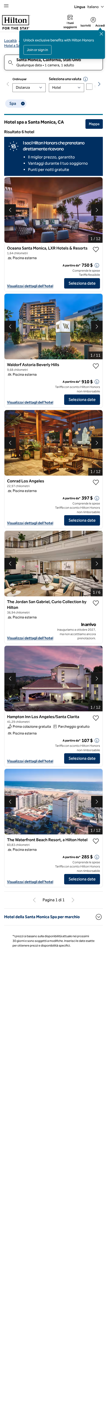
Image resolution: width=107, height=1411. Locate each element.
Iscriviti (86, 25)
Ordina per (19, 79)
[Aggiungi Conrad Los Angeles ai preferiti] (96, 482)
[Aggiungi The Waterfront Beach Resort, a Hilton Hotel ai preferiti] (96, 841)
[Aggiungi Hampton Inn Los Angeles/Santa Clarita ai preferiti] (96, 718)
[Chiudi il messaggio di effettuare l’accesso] (101, 33)
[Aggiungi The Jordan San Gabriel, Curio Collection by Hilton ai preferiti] (96, 603)
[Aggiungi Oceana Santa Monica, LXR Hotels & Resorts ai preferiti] (96, 249)
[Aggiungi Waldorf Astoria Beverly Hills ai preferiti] (96, 366)
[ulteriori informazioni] (97, 265)
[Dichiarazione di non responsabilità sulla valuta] (85, 79)
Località (10, 41)
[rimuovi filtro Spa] (22, 103)
